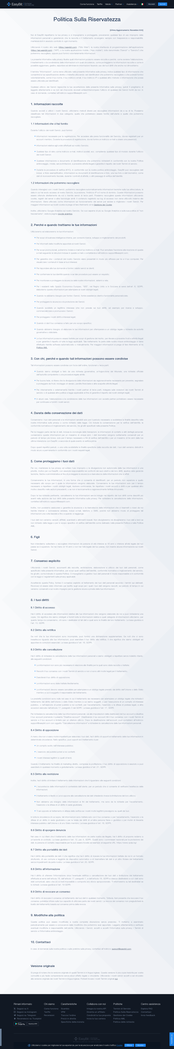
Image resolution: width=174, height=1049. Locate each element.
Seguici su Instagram (27, 1012)
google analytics (65, 214)
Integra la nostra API (96, 1008)
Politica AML (41, 347)
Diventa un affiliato (96, 1012)
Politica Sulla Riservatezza (125, 1012)
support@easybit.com (121, 949)
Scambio (65, 1008)
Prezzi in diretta (68, 1018)
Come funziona (87, 4)
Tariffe (99, 4)
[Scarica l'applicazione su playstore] (20, 1024)
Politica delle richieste (123, 1022)
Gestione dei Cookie (103, 204)
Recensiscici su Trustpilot (29, 1018)
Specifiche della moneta (72, 1022)
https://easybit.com (67, 47)
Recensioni (49, 1015)
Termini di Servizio (122, 1008)
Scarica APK (33, 1024)
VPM (63, 1012)
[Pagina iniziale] (20, 4)
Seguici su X (22, 1008)
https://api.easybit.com (41, 50)
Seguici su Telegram (26, 1015)
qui (116, 979)
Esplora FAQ (146, 1008)
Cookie (119, 1045)
